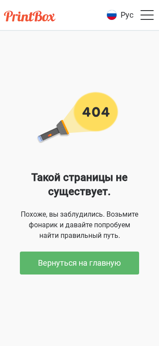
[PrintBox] (30, 17)
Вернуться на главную (79, 262)
